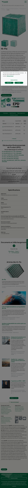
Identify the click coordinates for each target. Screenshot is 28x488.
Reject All (9, 82)
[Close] (25, 72)
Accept (18, 82)
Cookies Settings (14, 79)
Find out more (10, 76)
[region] (14, 78)
